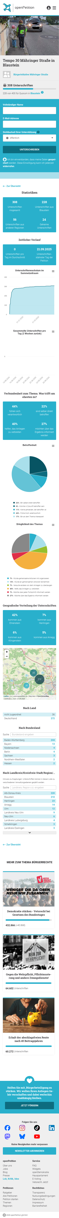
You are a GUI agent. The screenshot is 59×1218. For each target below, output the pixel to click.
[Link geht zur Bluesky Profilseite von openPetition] (22, 1136)
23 (53, 801)
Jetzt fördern (29, 1105)
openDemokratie (40, 1172)
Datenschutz (38, 1199)
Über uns (7, 1165)
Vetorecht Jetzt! (40, 1182)
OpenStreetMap (43, 696)
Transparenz (38, 1192)
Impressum (38, 1202)
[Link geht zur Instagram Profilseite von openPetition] (22, 1127)
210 (53, 797)
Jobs (5, 1169)
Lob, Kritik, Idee (11, 1178)
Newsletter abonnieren (29, 1151)
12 (53, 808)
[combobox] (29, 138)
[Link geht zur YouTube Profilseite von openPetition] (37, 1136)
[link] (54, 8)
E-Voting (36, 1178)
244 (53, 740)
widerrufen (8, 166)
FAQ (34, 1165)
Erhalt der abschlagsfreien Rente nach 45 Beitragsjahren (29, 1039)
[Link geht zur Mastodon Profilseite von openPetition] (7, 1136)
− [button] (7, 656)
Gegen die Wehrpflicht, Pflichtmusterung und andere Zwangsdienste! (28, 976)
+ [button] (7, 652)
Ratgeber (7, 1192)
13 (53, 744)
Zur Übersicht (13, 186)
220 (53, 793)
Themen (7, 1202)
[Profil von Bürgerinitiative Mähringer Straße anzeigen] (7, 75)
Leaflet (6, 696)
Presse (6, 1175)
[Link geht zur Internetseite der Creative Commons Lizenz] (4, 1215)
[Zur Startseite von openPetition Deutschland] (19, 7)
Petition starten (10, 1199)
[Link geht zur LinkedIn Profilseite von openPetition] (52, 1127)
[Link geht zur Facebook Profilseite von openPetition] (7, 1127)
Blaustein (35, 93)
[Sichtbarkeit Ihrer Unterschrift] (38, 132)
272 (53, 718)
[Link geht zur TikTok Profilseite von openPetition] (37, 1127)
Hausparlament (40, 1175)
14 (53, 804)
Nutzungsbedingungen (43, 1196)
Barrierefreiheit (39, 1205)
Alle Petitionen (10, 1196)
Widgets (36, 1169)
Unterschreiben (29, 149)
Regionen (7, 1205)
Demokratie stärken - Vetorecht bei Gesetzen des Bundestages (28, 913)
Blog (5, 1172)
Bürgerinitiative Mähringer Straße (30, 74)
